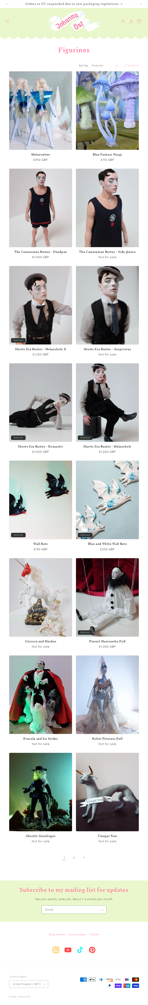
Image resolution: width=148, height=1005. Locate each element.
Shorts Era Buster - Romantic (40, 446)
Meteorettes (40, 154)
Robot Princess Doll (107, 738)
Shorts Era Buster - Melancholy (107, 446)
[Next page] (84, 858)
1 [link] (64, 857)
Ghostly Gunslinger (41, 836)
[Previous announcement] (7, 4)
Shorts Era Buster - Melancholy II (40, 349)
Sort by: (83, 65)
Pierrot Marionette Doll (107, 641)
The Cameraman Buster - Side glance (107, 252)
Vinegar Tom (107, 836)
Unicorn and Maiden (40, 641)
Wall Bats (40, 544)
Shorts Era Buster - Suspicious (107, 349)
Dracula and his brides (40, 738)
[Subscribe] (102, 909)
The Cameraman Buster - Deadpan (40, 252)
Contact (94, 934)
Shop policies (57, 934)
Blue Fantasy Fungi (107, 154)
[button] (8, 21)
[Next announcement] (141, 4)
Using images (77, 934)
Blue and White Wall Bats (107, 544)
